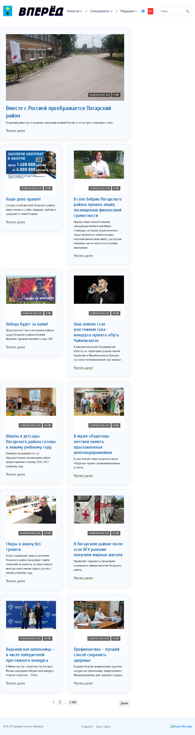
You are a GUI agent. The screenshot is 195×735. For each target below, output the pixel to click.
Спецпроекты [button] (99, 11)
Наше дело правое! (23, 199)
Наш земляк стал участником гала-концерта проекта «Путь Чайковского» (96, 332)
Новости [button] (73, 11)
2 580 (73, 702)
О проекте (87, 726)
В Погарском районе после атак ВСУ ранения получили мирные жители (98, 549)
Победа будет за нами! (27, 324)
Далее (124, 703)
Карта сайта (103, 726)
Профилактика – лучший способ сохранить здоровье (96, 655)
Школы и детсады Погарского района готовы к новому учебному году (31, 442)
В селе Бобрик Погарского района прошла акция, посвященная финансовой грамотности (97, 207)
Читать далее (15, 130)
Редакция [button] (127, 11)
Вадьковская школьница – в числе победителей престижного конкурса (30, 655)
